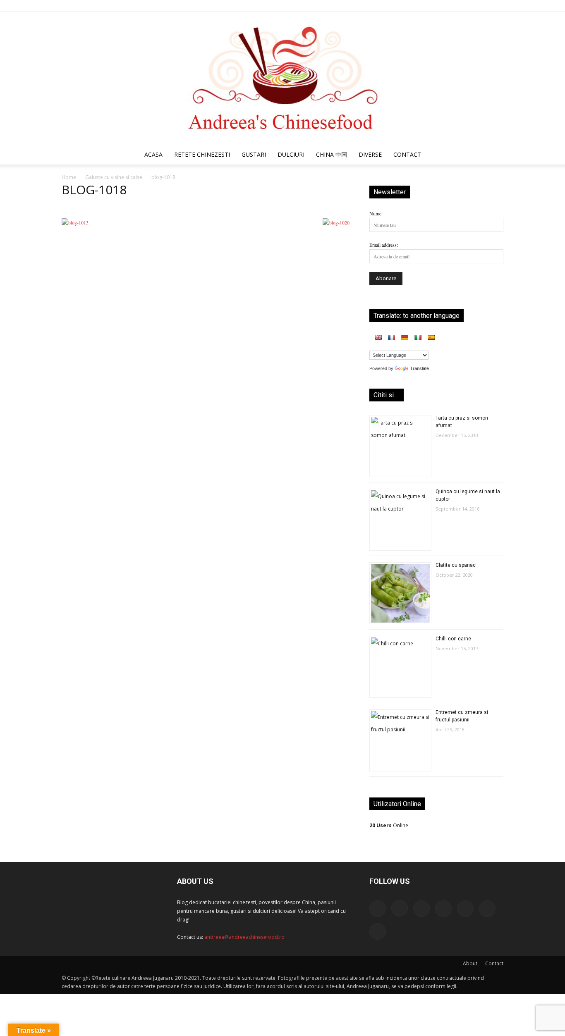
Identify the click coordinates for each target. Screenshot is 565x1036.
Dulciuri (291, 154)
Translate (419, 368)
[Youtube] (497, 6)
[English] (378, 337)
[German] (404, 337)
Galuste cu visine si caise (113, 177)
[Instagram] (429, 6)
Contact (494, 963)
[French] (391, 337)
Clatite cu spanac (456, 565)
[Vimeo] (483, 6)
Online (388, 825)
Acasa (153, 154)
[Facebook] (415, 6)
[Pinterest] (456, 6)
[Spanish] (431, 337)
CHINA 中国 (331, 154)
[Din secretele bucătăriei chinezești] (282, 78)
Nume (375, 213)
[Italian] (417, 337)
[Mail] (442, 6)
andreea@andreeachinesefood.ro (244, 937)
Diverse (370, 154)
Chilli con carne (453, 639)
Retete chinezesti (202, 154)
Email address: (383, 244)
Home (69, 177)
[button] (493, 155)
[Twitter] (470, 6)
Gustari (254, 154)
